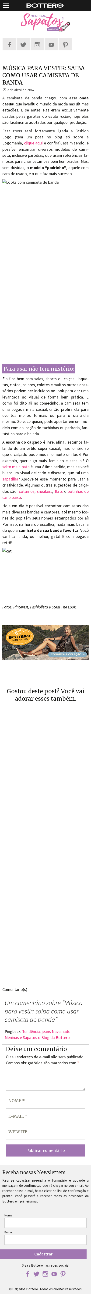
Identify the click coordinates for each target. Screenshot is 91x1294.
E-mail (8, 1232)
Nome (8, 1215)
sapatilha (10, 479)
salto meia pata (16, 466)
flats (59, 491)
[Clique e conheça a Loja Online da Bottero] (45, 642)
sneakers (44, 491)
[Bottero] (45, 22)
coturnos (27, 491)
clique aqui (33, 143)
